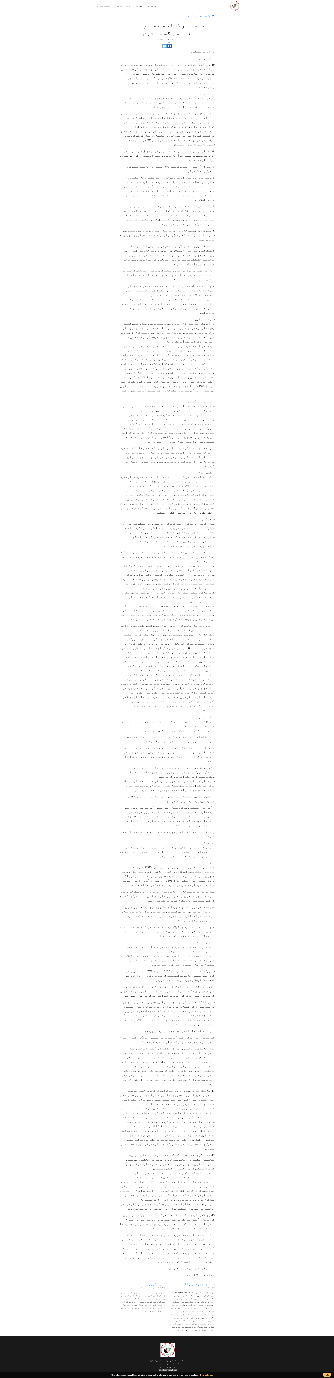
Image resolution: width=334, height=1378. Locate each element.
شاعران (178, 1367)
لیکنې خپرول (104, 6)
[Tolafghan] (234, 6)
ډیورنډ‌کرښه (154, 1360)
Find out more (206, 1375)
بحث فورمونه (161, 1363)
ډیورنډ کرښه (123, 6)
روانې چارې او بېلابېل (200, 15)
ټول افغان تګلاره (162, 1367)
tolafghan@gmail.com (168, 1370)
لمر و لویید (156, 1284)
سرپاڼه (152, 6)
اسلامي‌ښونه (170, 1360)
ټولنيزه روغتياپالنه (198, 1284)
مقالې (139, 6)
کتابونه (176, 1363)
